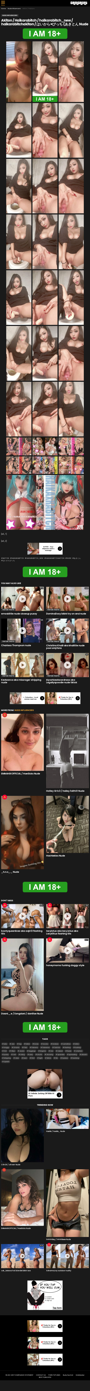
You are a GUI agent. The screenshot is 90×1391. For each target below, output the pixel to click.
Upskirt (6, 1061)
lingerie (43, 1051)
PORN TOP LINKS (54, 1375)
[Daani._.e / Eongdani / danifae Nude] (22, 974)
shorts (39, 1054)
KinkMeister (80, 1375)
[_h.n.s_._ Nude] (22, 832)
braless (55, 1044)
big (20, 1044)
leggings (32, 1051)
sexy (31, 1054)
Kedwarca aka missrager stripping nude (21, 681)
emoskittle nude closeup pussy (19, 613)
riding (22, 1054)
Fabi (25, 1047)
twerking (75, 1058)
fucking (78, 1047)
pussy (6, 1054)
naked (60, 1051)
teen (25, 1058)
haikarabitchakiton (55, 558)
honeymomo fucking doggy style (65, 965)
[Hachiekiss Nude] (67, 824)
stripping (7, 1058)
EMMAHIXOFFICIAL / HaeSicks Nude (20, 773)
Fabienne (46, 1047)
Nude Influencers (24, 710)
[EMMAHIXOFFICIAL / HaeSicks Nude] (22, 742)
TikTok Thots (8, 610)
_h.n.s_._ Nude (10, 872)
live (52, 1051)
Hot (4, 797)
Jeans (22, 1051)
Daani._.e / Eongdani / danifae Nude (22, 1013)
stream (84, 1054)
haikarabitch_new (34, 558)
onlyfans (79, 1051)
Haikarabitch (18, 558)
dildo (77, 1044)
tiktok (49, 1058)
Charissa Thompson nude (16, 645)
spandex (61, 1054)
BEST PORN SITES (45, 1377)
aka (5, 1044)
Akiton (6, 558)
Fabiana (35, 1047)
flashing (68, 1047)
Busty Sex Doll (68, 1375)
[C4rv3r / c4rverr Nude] (22, 1135)
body (36, 1044)
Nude (69, 558)
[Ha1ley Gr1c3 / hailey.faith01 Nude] (67, 751)
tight (40, 1058)
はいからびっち (9, 560)
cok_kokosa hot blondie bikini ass (16, 1270)
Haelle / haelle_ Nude (55, 1131)
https (13, 1051)
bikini (28, 1044)
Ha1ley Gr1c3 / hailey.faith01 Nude (65, 791)
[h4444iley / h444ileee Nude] (67, 1203)
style (17, 1058)
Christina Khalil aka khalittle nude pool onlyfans (65, 647)
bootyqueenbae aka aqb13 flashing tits (21, 932)
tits (57, 1058)
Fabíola (57, 1047)
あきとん (77, 558)
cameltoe (66, 1044)
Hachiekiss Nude (55, 855)
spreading (73, 1054)
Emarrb (16, 1047)
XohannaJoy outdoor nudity (58, 1270)
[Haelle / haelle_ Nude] (67, 1119)
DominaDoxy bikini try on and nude (66, 613)
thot (33, 1058)
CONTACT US (41, 1375)
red (14, 1054)
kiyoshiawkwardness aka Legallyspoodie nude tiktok (61, 681)
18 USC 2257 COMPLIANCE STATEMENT (19, 1375)
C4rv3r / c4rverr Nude (10, 1164)
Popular (4, 715)
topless (65, 1058)
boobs (45, 1044)
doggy (6, 1047)
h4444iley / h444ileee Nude (58, 1239)
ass (13, 1044)
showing (50, 1054)
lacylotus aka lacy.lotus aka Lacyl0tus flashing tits (62, 932)
